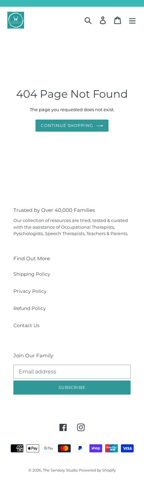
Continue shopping (67, 125)
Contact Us (26, 325)
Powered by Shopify (97, 470)
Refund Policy (29, 308)
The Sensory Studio (60, 470)
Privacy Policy (30, 291)
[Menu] (132, 20)
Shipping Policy (31, 274)
